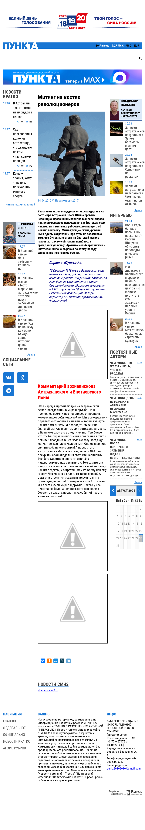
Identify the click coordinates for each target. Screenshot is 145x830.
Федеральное (14, 728)
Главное (10, 721)
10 (117, 523)
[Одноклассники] (49, 661)
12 (125, 523)
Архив (31, 354)
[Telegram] (68, 661)
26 (125, 538)
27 (129, 538)
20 (129, 531)
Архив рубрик (14, 748)
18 (121, 531)
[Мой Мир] (55, 661)
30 (140, 538)
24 (117, 538)
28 (132, 538)
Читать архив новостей (20, 204)
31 (117, 545)
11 (121, 523)
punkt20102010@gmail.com (124, 768)
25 (121, 538)
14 (132, 523)
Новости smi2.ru (48, 690)
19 (125, 531)
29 (136, 538)
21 (132, 531)
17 (117, 531)
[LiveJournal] (62, 661)
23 (140, 531)
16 (140, 523)
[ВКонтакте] (43, 661)
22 (136, 531)
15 (136, 523)
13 (129, 523)
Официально (14, 735)
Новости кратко (16, 741)
